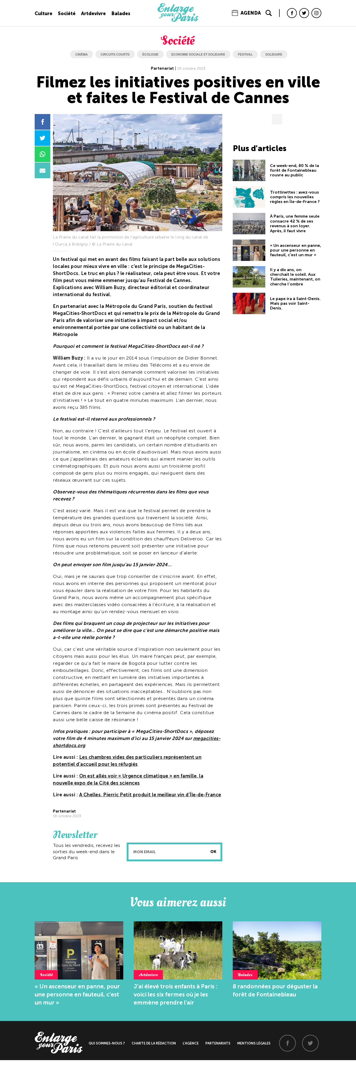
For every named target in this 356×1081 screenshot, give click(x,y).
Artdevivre (93, 13)
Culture (43, 13)
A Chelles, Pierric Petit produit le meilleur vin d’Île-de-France (150, 795)
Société (67, 13)
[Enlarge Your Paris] (178, 20)
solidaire (273, 54)
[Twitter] (304, 13)
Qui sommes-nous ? (107, 1043)
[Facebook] (292, 13)
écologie (150, 54)
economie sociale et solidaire (198, 54)
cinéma (81, 54)
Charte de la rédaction (154, 1043)
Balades (120, 13)
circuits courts (115, 54)
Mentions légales (254, 1043)
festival (245, 54)
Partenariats (217, 1043)
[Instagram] (316, 13)
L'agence (191, 1043)
